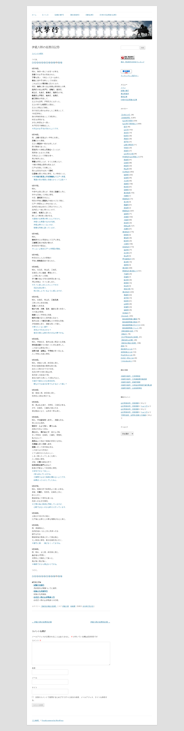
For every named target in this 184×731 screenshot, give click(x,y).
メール (34, 678)
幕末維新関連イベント (130, 328)
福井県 (126, 250)
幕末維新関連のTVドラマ (131, 325)
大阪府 (126, 220)
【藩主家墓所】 (74, 15)
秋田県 (126, 301)
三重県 (126, 244)
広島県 (126, 163)
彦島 (122, 346)
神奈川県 (127, 289)
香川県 (126, 202)
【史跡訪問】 (126, 118)
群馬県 (126, 283)
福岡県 (126, 175)
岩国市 (126, 151)
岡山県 (126, 169)
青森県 (126, 295)
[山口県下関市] (127, 121)
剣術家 (72, 606)
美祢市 (126, 133)
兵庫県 (126, 229)
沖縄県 (126, 196)
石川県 (126, 253)
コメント (36, 640)
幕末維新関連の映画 (129, 322)
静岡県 (126, 235)
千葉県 (126, 274)
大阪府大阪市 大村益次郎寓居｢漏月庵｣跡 (136, 385)
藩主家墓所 (125, 94)
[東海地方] (126, 232)
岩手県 (126, 298)
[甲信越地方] (126, 259)
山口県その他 (129, 154)
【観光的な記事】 (127, 340)
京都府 (126, 217)
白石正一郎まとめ (127, 358)
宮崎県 (126, 190)
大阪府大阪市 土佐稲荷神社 (131, 388)
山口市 (126, 130)
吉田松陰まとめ (126, 352)
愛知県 (126, 238)
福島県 (126, 310)
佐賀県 (126, 178)
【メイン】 (45, 15)
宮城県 (126, 307)
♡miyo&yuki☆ (126, 361)
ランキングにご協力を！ (130, 75)
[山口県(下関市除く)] (129, 124)
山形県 (126, 304)
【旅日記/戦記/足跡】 (49, 606)
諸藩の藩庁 (125, 90)
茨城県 (126, 277)
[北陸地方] (126, 247)
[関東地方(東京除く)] (129, 271)
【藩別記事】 (89, 15)
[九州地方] (126, 172)
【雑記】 (124, 334)
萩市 (125, 127)
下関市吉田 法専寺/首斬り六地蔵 (133, 415)
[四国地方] (126, 199)
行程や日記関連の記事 (129, 100)
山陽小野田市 (129, 145)
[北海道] (125, 313)
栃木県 (126, 280)
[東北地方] (126, 292)
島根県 (126, 160)
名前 (33, 668)
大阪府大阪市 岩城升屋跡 (130, 382)
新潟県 (126, 262)
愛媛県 (126, 205)
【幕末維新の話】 (127, 331)
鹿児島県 (127, 193)
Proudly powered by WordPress (52, 720)
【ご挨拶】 (35, 720)
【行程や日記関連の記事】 (108, 15)
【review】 (125, 316)
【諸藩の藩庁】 (59, 15)
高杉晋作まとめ (126, 349)
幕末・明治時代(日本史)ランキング (132, 62)
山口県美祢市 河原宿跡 (130, 403)
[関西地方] (126, 211)
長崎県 (126, 184)
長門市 (126, 142)
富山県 (126, 256)
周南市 (126, 139)
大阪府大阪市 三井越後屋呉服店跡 (134, 379)
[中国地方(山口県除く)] (130, 157)
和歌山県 (127, 226)
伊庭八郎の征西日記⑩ (42, 622)
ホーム (34, 15)
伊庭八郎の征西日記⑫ (100, 622)
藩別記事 (124, 97)
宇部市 (126, 148)
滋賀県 (126, 214)
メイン (123, 87)
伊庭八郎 (65, 606)
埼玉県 (126, 286)
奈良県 (126, 223)
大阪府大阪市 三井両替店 (130, 376)
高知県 (126, 208)
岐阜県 (126, 241)
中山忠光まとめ (126, 355)
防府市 (126, 136)
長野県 (126, 265)
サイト (34, 687)
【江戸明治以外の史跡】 (130, 337)
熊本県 (126, 187)
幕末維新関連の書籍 (129, 319)
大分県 (126, 181)
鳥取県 (126, 166)
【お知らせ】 (126, 115)
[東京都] (125, 268)
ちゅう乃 (144, 406)
